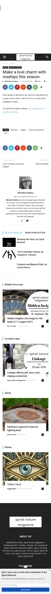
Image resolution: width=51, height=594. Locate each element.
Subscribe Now (25, 589)
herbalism (14, 130)
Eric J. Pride (11, 326)
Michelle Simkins (11, 81)
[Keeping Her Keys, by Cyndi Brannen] (9, 242)
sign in (30, 108)
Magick (12, 63)
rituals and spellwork (36, 130)
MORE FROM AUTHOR (35, 233)
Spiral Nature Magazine (16, 380)
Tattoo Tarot (14, 484)
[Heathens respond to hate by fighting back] (25, 414)
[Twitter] (28, 221)
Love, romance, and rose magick (13, 165)
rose (5, 133)
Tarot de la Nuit (41, 164)
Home (5, 63)
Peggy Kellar (12, 489)
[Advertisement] (25, 26)
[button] (47, 57)
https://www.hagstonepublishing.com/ (25, 196)
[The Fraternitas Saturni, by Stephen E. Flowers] (9, 254)
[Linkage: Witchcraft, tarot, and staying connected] (25, 360)
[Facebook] (23, 221)
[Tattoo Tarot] (25, 468)
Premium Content (15, 67)
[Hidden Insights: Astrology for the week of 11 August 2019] (25, 306)
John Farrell (11, 435)
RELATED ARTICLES (13, 233)
